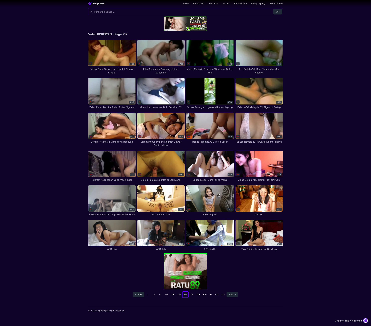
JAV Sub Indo (240, 3)
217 (185, 294)
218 (191, 294)
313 (223, 294)
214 (166, 294)
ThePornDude (276, 3)
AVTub (226, 3)
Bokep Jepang (258, 3)
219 (198, 294)
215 (172, 294)
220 (205, 294)
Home (186, 3)
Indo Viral (213, 3)
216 (179, 294)
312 (216, 294)
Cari (277, 11)
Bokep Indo (198, 3)
